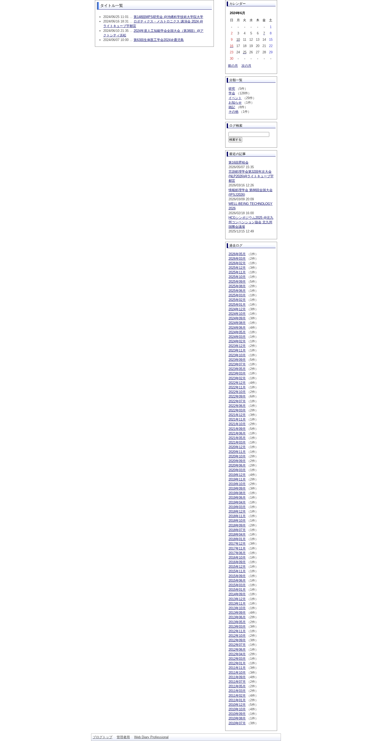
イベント (235, 98)
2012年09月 (237, 640)
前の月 (233, 66)
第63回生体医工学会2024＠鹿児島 (159, 40)
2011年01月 (237, 700)
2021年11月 (237, 419)
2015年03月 (237, 585)
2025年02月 (237, 300)
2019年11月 (237, 479)
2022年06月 (237, 406)
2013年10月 (237, 608)
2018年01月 (237, 539)
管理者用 (123, 737)
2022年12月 (237, 383)
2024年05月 (237, 332)
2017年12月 (237, 544)
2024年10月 (237, 314)
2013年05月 (237, 622)
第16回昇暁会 (239, 162)
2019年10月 (237, 484)
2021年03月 (237, 442)
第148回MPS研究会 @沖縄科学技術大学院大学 (168, 17)
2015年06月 (237, 580)
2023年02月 (237, 378)
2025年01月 (237, 305)
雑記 (232, 107)
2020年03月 (237, 470)
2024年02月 (237, 341)
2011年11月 (237, 668)
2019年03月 (237, 507)
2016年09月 (237, 562)
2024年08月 (237, 323)
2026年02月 (237, 263)
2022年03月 (237, 410)
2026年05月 (237, 254)
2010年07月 (237, 723)
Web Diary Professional (151, 737)
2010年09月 (237, 714)
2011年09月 (237, 677)
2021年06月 (237, 433)
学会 (232, 93)
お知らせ (235, 102)
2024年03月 (237, 337)
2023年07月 (237, 364)
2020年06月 (237, 465)
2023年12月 (237, 346)
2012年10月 (237, 636)
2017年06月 (237, 553)
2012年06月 (237, 649)
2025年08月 (237, 286)
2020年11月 (237, 452)
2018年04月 (237, 534)
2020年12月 (237, 447)
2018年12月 (237, 511)
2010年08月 (237, 718)
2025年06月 (237, 291)
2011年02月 (237, 696)
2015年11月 (237, 571)
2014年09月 (237, 594)
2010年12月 (237, 705)
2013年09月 (237, 613)
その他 (233, 112)
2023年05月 (237, 369)
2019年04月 (237, 502)
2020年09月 (237, 461)
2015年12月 (237, 567)
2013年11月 (237, 603)
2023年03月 (237, 373)
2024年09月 (237, 318)
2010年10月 (237, 709)
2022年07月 (237, 401)
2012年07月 (237, 645)
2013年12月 (237, 599)
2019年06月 (237, 497)
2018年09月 (237, 525)
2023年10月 (237, 355)
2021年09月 (237, 429)
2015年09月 (237, 576)
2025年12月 (237, 268)
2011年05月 (237, 686)
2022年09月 (237, 396)
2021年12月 (237, 415)
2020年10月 (237, 456)
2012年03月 (237, 659)
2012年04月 (237, 654)
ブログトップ (102, 737)
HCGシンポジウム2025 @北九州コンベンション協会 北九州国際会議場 (251, 222)
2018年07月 (237, 530)
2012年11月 (237, 631)
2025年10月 (237, 277)
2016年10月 (237, 557)
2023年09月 (237, 360)
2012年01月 (237, 663)
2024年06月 (237, 328)
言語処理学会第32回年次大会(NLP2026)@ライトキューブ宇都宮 (251, 176)
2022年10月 (237, 392)
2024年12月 (237, 309)
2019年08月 (237, 493)
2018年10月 (237, 520)
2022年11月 (237, 387)
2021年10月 (237, 424)
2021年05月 (237, 438)
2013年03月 (237, 626)
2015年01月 (237, 590)
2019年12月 (237, 475)
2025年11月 (237, 272)
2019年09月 (237, 488)
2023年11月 (237, 350)
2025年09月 (237, 282)
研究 (232, 89)
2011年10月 (237, 672)
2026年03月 (237, 258)
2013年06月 (237, 617)
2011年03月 (237, 691)
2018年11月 (237, 516)
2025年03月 (237, 295)
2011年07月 (237, 682)
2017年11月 (237, 548)
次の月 (246, 66)
